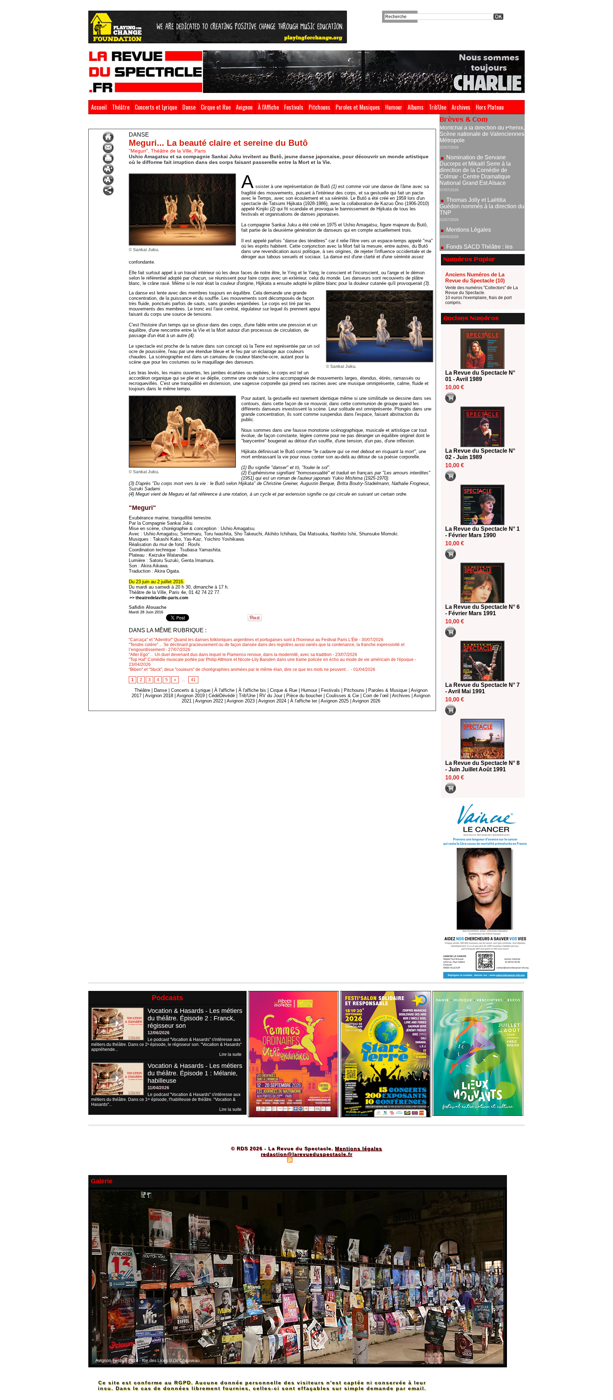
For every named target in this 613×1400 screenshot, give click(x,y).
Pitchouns (319, 107)
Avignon (244, 107)
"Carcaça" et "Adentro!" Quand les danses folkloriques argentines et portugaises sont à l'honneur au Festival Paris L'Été (243, 639)
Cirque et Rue (216, 107)
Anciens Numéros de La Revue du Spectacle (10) (475, 277)
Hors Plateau (490, 107)
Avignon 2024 (272, 701)
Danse (188, 107)
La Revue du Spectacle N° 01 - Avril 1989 (480, 376)
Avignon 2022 (209, 701)
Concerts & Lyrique (190, 690)
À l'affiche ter (303, 701)
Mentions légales (358, 1148)
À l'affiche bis (252, 690)
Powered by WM (337, 1159)
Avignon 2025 (335, 701)
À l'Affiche (268, 107)
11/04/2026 (158, 1087)
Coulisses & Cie (342, 695)
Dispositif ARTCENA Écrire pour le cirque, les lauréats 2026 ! (481, 238)
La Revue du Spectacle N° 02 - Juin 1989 (480, 454)
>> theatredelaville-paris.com (158, 597)
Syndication (305, 1159)
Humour (393, 107)
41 (193, 679)
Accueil (99, 107)
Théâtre (120, 107)
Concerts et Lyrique (156, 107)
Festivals (293, 107)
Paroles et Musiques (358, 107)
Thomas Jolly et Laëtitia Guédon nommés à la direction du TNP (482, 171)
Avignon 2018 (159, 695)
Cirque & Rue (283, 690)
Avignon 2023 (241, 701)
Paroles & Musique (387, 690)
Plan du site (272, 1159)
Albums (416, 107)
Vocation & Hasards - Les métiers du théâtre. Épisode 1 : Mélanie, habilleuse (195, 1073)
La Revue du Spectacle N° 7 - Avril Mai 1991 (482, 688)
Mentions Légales (468, 195)
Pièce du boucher (304, 695)
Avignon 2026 (366, 701)
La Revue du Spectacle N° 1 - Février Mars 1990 (482, 532)
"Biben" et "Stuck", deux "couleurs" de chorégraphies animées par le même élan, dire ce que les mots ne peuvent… (239, 669)
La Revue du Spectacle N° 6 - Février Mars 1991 (482, 610)
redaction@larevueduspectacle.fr (306, 1154)
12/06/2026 (159, 1032)
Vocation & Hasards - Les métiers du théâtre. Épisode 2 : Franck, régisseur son (195, 1018)
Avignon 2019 (191, 695)
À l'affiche (224, 690)
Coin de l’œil (375, 695)
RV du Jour (270, 695)
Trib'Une (437, 107)
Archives (461, 107)
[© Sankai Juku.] (182, 175)
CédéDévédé (222, 695)
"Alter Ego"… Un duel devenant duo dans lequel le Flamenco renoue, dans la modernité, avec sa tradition (230, 654)
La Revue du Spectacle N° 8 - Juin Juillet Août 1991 (482, 766)
